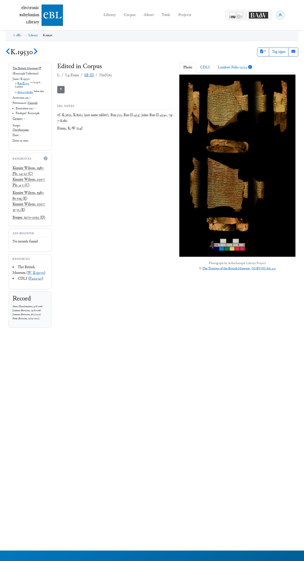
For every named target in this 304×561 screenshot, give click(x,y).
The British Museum (25, 68)
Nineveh (33, 103)
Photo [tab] (187, 67)
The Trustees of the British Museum (226, 268)
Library (110, 15)
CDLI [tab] (205, 67)
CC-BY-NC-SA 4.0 (264, 268)
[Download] (215, 81)
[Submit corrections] (293, 52)
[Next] (35, 52)
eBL (18, 35)
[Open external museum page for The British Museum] (39, 68)
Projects (184, 15)
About (149, 15)
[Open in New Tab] (225, 81)
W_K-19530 (36, 273)
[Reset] (206, 81)
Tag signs (278, 51)
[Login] (280, 15)
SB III (89, 75)
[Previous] (8, 52)
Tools (166, 15)
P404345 (35, 278)
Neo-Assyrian (21, 130)
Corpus (130, 15)
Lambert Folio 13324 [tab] (232, 67)
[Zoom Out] (196, 81)
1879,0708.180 (25, 92)
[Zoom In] (187, 81)
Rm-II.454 (23, 84)
